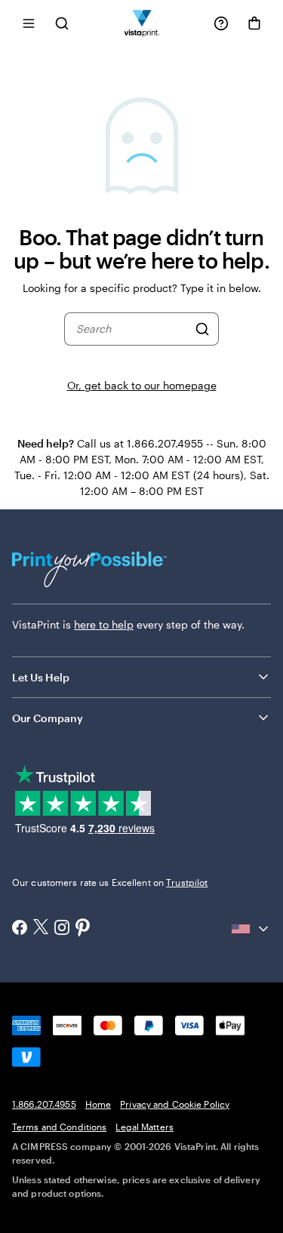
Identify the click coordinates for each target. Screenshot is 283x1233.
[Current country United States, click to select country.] (251, 929)
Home (98, 1104)
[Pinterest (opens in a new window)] (83, 929)
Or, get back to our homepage (142, 385)
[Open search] (61, 23)
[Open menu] (28, 23)
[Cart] (254, 23)
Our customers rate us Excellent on (110, 882)
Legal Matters (144, 1126)
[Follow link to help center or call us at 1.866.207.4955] (221, 23)
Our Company (47, 718)
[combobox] (132, 329)
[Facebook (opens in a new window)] (19, 929)
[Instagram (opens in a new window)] (61, 929)
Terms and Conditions (59, 1126)
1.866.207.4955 (44, 1104)
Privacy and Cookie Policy (174, 1104)
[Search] (202, 329)
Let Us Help (40, 677)
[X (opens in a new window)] (40, 928)
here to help (104, 624)
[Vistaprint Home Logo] (141, 23)
